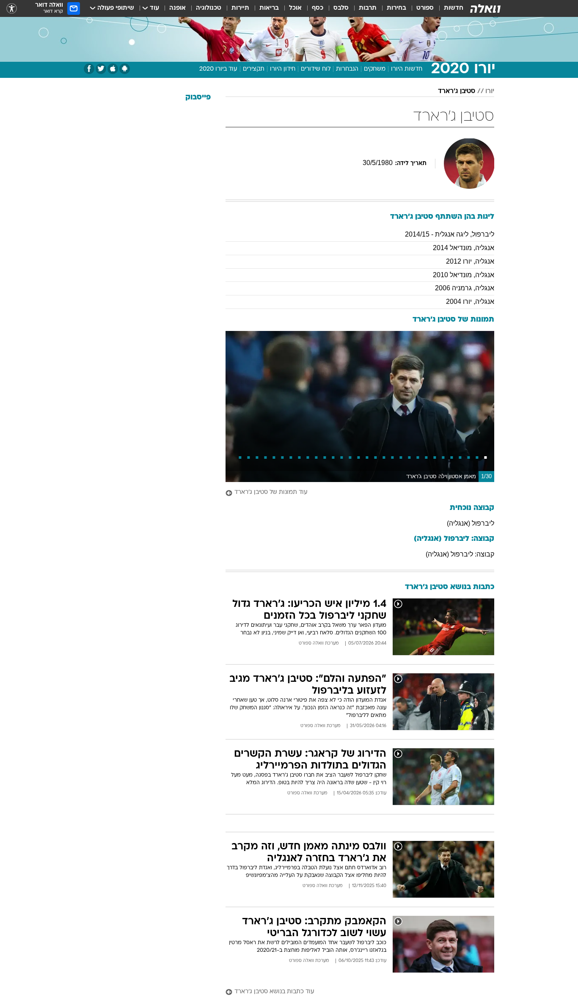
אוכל (295, 8)
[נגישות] (11, 8)
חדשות (453, 8)
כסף (317, 8)
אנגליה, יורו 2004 (470, 301)
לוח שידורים (315, 69)
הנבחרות (347, 69)
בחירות (396, 8)
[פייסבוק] (89, 68)
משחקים (374, 69)
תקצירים (253, 69)
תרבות (368, 8)
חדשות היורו (406, 69)
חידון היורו (282, 69)
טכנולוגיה (208, 8)
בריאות (269, 8)
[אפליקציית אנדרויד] (124, 68)
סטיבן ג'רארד (456, 91)
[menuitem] (448, 8)
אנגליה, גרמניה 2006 (464, 288)
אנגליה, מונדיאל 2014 (463, 247)
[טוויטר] (101, 68)
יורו (489, 91)
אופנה (177, 8)
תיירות (240, 8)
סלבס (341, 8)
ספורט (425, 8)
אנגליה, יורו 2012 (470, 261)
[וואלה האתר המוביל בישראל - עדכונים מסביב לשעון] (485, 8)
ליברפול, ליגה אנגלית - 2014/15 (449, 234)
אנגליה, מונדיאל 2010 (463, 274)
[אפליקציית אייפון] (112, 68)
